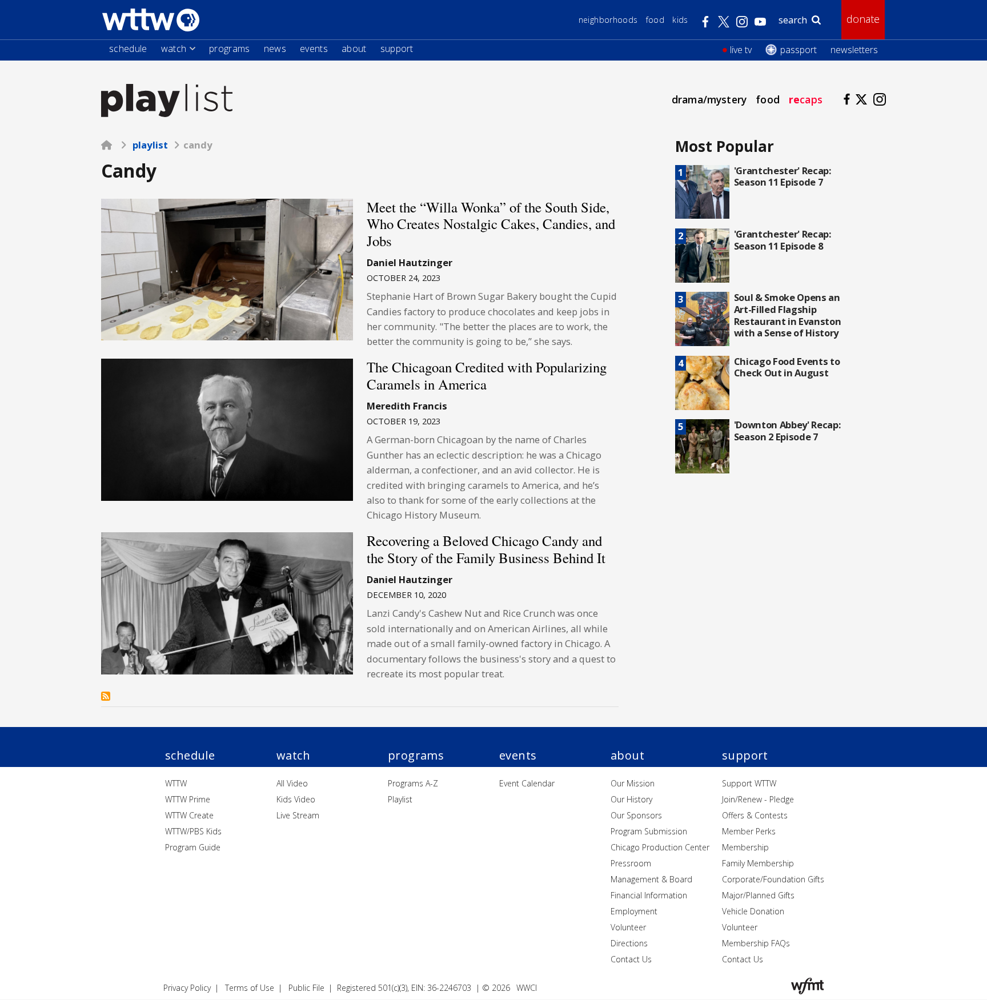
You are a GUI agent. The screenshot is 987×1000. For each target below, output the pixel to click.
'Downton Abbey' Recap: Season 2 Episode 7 (787, 430)
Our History (631, 799)
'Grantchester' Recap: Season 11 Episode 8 (782, 239)
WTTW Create (189, 815)
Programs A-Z (413, 783)
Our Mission (633, 783)
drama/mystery (709, 99)
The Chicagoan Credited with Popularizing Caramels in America (487, 375)
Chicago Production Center (660, 847)
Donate (863, 19)
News (275, 48)
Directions (629, 943)
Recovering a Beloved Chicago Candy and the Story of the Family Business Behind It (486, 549)
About (354, 48)
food (768, 99)
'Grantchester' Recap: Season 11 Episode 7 (782, 176)
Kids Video (295, 799)
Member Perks (749, 831)
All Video (292, 783)
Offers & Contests (755, 815)
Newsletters (854, 49)
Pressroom (631, 863)
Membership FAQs (756, 943)
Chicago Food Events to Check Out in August (787, 367)
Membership (745, 847)
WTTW (176, 783)
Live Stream (297, 815)
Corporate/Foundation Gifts (773, 879)
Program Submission (649, 831)
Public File (306, 987)
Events (314, 48)
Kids (680, 19)
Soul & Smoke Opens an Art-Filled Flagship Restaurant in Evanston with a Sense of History (787, 315)
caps (805, 99)
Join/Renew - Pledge (758, 799)
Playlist (150, 144)
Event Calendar (527, 783)
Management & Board (651, 879)
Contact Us (631, 959)
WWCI (526, 987)
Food (655, 19)
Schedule (128, 48)
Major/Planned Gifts (758, 895)
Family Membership (758, 863)
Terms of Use (249, 987)
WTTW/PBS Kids (193, 831)
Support (397, 48)
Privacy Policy (187, 987)
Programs (229, 48)
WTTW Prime (187, 799)
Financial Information (649, 895)
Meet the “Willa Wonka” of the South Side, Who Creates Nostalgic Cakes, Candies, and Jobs (491, 224)
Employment (634, 911)
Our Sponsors (636, 815)
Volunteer (628, 927)
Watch (174, 48)
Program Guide (192, 847)
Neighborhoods (608, 19)
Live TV (741, 49)
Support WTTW (749, 783)
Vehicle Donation (753, 911)
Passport (798, 49)
